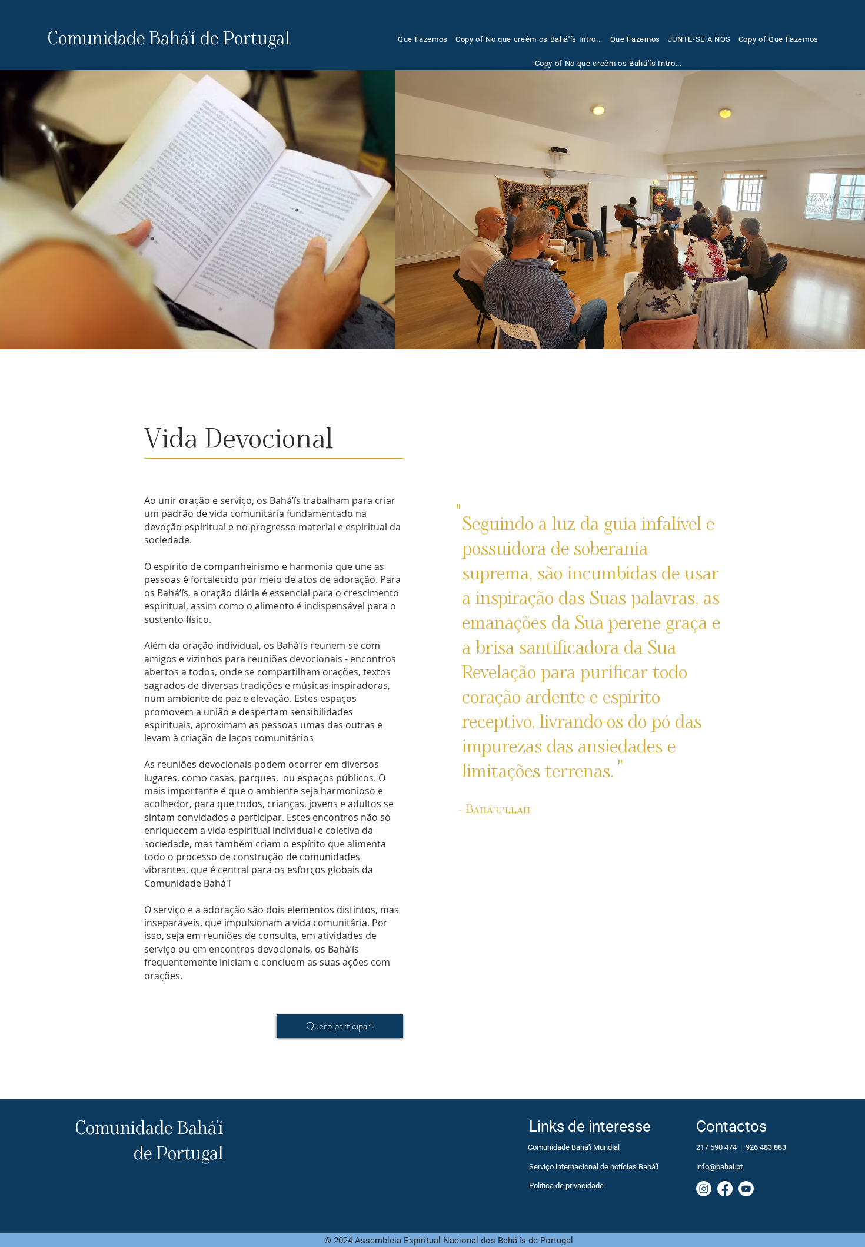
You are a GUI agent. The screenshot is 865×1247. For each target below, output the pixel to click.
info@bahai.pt (719, 1166)
